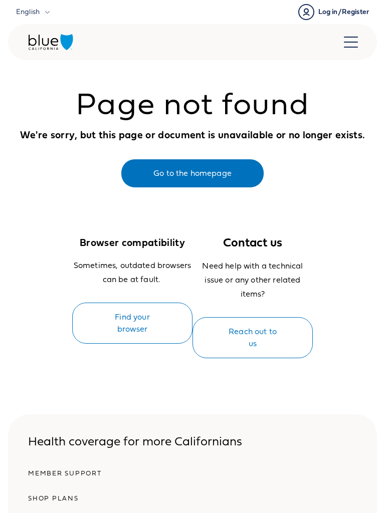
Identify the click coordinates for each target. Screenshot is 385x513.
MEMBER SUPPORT (65, 473)
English (28, 12)
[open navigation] (351, 42)
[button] (333, 12)
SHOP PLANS (53, 498)
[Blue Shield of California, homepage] (51, 42)
